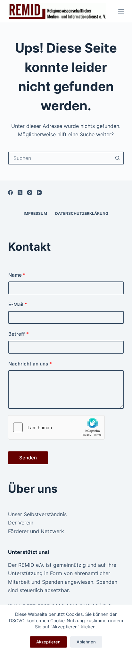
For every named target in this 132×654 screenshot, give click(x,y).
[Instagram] (29, 192)
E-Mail (17, 304)
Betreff (18, 334)
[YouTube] (39, 192)
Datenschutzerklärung (81, 213)
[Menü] (121, 11)
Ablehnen (86, 641)
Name (17, 275)
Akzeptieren (48, 641)
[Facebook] (10, 192)
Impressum (35, 213)
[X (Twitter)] (20, 192)
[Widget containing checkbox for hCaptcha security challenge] (56, 427)
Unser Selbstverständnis (37, 514)
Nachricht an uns (30, 364)
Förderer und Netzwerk (36, 531)
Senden (28, 458)
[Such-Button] (117, 158)
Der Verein (20, 522)
